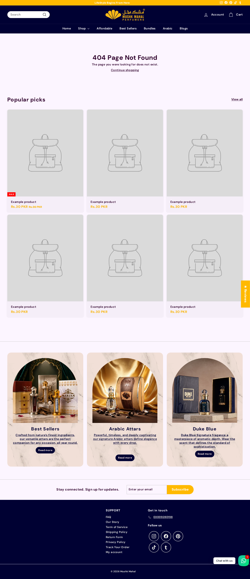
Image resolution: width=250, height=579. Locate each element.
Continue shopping (125, 70)
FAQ (108, 517)
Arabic (167, 28)
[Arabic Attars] (124, 390)
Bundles (150, 28)
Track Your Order (117, 547)
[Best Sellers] (45, 390)
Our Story (112, 522)
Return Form (114, 537)
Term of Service (117, 527)
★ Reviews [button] (245, 294)
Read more (45, 450)
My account (114, 552)
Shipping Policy (116, 532)
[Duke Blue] (204, 390)
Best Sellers (128, 28)
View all (237, 99)
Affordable (104, 28)
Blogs (184, 28)
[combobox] (28, 14)
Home (66, 28)
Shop (82, 28)
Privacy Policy (116, 542)
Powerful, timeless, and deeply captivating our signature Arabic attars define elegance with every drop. (125, 439)
